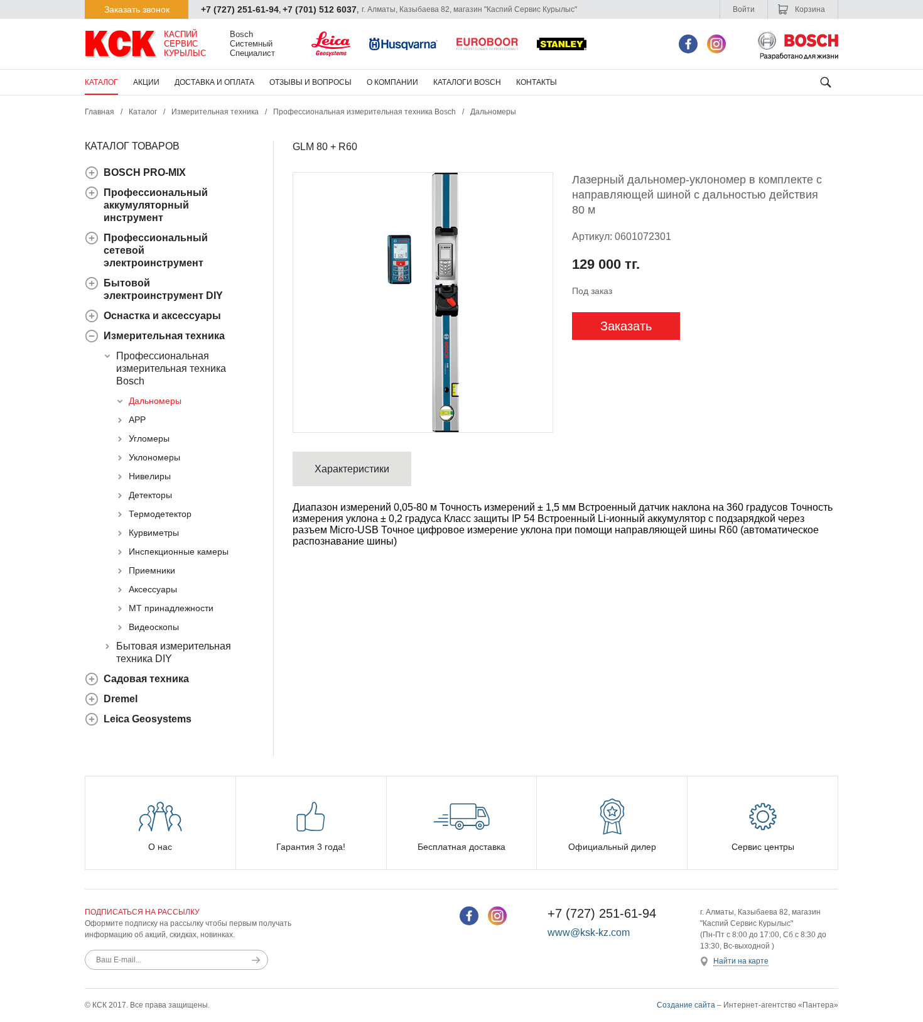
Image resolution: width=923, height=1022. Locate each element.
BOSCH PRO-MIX (145, 172)
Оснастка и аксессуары (162, 315)
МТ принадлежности (171, 608)
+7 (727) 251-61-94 (240, 9)
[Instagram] (716, 44)
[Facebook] (688, 44)
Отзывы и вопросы (310, 82)
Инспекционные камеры (179, 551)
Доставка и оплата (214, 82)
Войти (744, 9)
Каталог (101, 82)
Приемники (152, 570)
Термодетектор (160, 514)
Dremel (121, 698)
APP (137, 420)
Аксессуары (153, 589)
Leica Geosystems (148, 719)
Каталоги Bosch (467, 82)
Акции (146, 82)
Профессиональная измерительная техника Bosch (364, 112)
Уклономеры (154, 457)
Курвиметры (154, 533)
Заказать (626, 326)
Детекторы (150, 495)
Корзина (809, 9)
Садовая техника (146, 678)
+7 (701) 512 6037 (320, 9)
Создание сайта (686, 1005)
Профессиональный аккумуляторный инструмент (156, 205)
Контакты (536, 82)
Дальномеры (493, 112)
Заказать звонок (137, 9)
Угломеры (149, 438)
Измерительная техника (215, 112)
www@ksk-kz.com (589, 932)
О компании (392, 82)
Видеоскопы (154, 627)
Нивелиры (150, 476)
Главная (99, 112)
